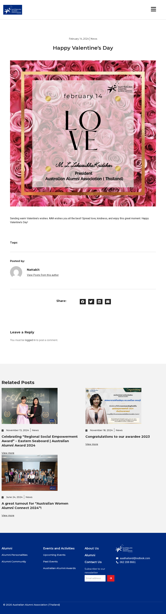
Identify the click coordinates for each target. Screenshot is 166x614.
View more (8, 453)
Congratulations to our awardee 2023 (117, 437)
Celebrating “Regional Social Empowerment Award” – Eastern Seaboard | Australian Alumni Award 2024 (40, 441)
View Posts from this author (43, 275)
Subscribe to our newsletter (95, 570)
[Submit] (110, 578)
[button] (83, 301)
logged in (30, 340)
